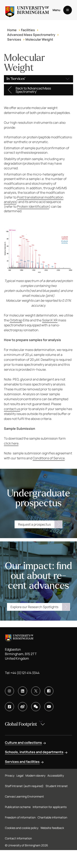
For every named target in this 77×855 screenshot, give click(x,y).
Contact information (18, 838)
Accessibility (55, 775)
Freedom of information (20, 817)
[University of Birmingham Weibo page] (22, 706)
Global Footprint (21, 724)
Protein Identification (33, 206)
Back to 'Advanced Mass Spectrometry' (33, 90)
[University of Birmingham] (27, 10)
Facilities (28, 30)
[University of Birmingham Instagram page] (9, 691)
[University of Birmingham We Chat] (35, 706)
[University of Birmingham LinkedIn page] (22, 691)
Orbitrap (16, 320)
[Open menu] (67, 10)
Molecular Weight (39, 39)
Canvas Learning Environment (24, 796)
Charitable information (52, 817)
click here (11, 443)
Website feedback (52, 828)
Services (14, 39)
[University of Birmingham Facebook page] (48, 691)
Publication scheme (18, 807)
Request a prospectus (34, 524)
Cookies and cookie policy (21, 828)
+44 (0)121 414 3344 (24, 672)
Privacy (9, 775)
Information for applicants (50, 807)
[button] (38, 79)
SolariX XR (49, 320)
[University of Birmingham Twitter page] (35, 691)
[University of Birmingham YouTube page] (48, 706)
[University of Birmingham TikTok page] (9, 706)
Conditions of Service (49, 458)
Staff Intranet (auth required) (24, 786)
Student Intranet (57, 786)
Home (12, 30)
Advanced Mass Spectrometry (31, 34)
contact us (12, 409)
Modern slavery (35, 775)
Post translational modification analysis (33, 199)
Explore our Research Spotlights (34, 607)
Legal (19, 775)
